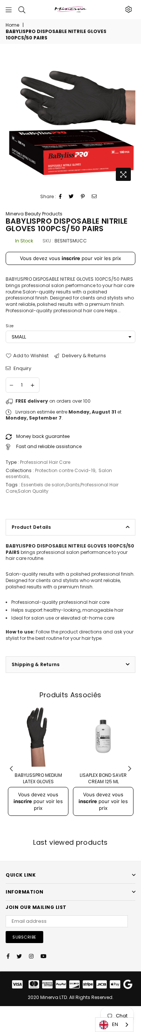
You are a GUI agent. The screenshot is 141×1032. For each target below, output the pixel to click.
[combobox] (114, 1024)
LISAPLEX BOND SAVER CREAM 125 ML (103, 778)
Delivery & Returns (83, 355)
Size (10, 325)
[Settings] (128, 9)
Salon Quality (33, 491)
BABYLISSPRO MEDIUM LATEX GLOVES (38, 778)
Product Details (31, 527)
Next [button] (129, 769)
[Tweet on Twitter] (71, 197)
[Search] (22, 9)
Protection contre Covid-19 (65, 470)
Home (12, 25)
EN (115, 1024)
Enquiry (21, 368)
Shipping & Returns (35, 664)
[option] (70, 120)
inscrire (71, 258)
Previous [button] (11, 769)
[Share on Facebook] (60, 197)
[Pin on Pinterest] (83, 197)
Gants (72, 484)
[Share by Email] (94, 197)
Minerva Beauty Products (34, 214)
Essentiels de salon (43, 484)
